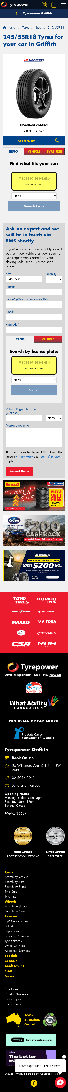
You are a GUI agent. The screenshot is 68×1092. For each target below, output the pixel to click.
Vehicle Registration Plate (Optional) (22, 411)
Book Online (15, 966)
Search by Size (14, 882)
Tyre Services (13, 941)
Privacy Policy (24, 457)
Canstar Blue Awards (18, 994)
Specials (11, 956)
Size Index (11, 989)
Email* (10, 312)
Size (8, 274)
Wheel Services (15, 946)
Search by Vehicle (16, 877)
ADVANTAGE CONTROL (34, 125)
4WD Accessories (16, 921)
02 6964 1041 (23, 778)
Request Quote (19, 471)
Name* (10, 287)
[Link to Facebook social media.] (34, 1083)
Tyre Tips (10, 896)
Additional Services (17, 951)
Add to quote (26, 140)
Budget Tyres (13, 999)
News (9, 976)
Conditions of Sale (50, 1073)
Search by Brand (15, 887)
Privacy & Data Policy (26, 1073)
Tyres (9, 872)
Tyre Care (11, 892)
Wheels (10, 901)
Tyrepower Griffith (37, 13)
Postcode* (12, 325)
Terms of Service (49, 457)
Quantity (50, 274)
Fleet (8, 971)
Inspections (12, 931)
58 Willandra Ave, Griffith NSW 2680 (36, 768)
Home (10, 28)
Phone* (27, 299)
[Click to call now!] (44, 4)
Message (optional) (18, 426)
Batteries (10, 926)
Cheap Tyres (13, 1004)
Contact (11, 961)
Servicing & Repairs (17, 936)
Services (11, 916)
